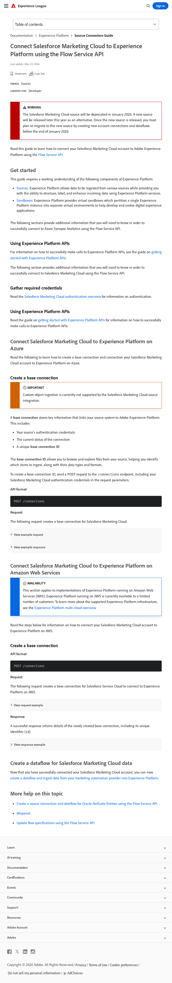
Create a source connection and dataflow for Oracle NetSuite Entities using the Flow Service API (87, 803)
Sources (26, 84)
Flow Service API (50, 154)
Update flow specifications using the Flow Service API (56, 823)
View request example (28, 705)
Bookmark (21, 73)
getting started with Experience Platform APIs (71, 320)
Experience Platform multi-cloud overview (65, 607)
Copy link (39, 73)
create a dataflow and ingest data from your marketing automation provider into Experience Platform (84, 778)
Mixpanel (23, 813)
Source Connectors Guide (94, 35)
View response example (29, 745)
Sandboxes (24, 200)
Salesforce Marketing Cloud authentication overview (62, 296)
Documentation (21, 35)
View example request (28, 535)
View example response (29, 547)
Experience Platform (54, 35)
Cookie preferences (124, 965)
